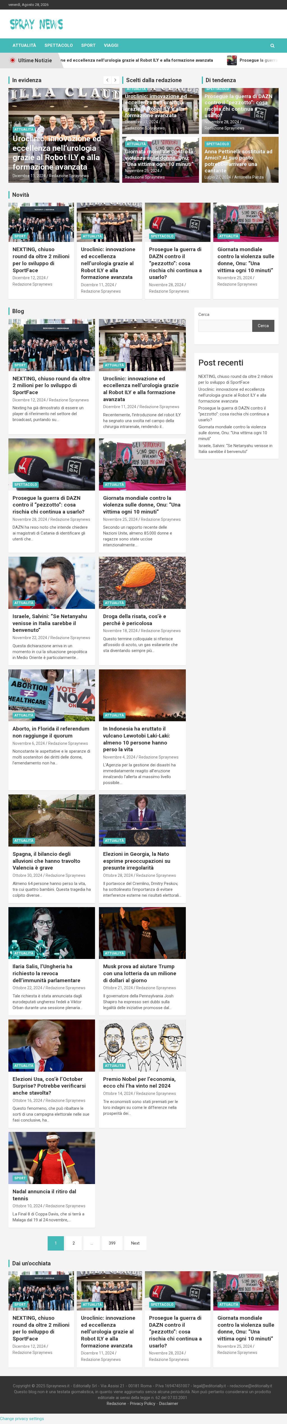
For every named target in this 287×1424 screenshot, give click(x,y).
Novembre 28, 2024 (30, 176)
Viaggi (111, 45)
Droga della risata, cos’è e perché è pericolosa (134, 620)
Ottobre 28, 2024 (118, 875)
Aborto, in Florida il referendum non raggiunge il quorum (51, 732)
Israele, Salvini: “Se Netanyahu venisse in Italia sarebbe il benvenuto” (50, 623)
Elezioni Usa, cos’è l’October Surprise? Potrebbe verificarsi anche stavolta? (49, 1086)
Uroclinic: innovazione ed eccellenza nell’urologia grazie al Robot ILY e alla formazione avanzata (156, 106)
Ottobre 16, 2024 (27, 1100)
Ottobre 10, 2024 (27, 1206)
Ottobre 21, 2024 (118, 988)
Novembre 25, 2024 (142, 170)
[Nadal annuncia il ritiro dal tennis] (51, 1158)
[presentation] (107, 80)
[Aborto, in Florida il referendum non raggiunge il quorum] (51, 695)
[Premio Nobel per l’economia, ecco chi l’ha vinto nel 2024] (142, 1045)
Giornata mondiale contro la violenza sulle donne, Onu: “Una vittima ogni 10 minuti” (159, 158)
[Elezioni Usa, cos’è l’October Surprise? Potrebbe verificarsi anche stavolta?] (51, 1045)
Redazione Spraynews (70, 176)
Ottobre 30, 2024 (27, 875)
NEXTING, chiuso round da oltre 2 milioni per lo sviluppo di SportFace (41, 259)
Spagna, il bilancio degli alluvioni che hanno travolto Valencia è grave (46, 861)
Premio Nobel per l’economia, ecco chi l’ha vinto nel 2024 (139, 1082)
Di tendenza (221, 80)
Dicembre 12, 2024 (29, 278)
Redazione (116, 1403)
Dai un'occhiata (31, 1263)
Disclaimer (168, 1403)
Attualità (24, 45)
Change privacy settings (22, 1418)
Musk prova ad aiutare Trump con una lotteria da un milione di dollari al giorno (139, 973)
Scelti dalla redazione (154, 80)
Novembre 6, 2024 (29, 743)
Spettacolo (59, 45)
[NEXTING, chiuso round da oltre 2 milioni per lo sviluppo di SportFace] (51, 345)
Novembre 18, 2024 (120, 630)
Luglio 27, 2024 (218, 177)
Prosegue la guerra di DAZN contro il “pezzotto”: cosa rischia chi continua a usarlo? (62, 153)
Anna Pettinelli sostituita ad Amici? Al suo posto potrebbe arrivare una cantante (238, 161)
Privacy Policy (142, 1403)
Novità (20, 194)
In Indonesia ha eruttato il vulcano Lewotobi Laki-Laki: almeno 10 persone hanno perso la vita (136, 739)
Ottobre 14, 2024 (118, 1093)
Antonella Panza (249, 177)
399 (112, 1243)
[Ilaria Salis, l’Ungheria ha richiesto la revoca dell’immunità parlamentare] (51, 933)
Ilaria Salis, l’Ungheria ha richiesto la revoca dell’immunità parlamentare (46, 973)
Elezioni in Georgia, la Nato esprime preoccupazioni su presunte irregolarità (136, 861)
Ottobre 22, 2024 (27, 988)
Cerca (203, 314)
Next (135, 1243)
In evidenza (26, 80)
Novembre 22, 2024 (30, 637)
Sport (88, 45)
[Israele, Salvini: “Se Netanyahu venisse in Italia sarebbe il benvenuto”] (51, 583)
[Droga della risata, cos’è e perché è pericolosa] (142, 583)
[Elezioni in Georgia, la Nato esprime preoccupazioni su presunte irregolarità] (142, 820)
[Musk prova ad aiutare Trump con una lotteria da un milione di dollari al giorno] (142, 933)
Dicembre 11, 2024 (141, 122)
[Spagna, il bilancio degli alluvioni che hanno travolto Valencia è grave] (51, 820)
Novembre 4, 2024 (119, 757)
